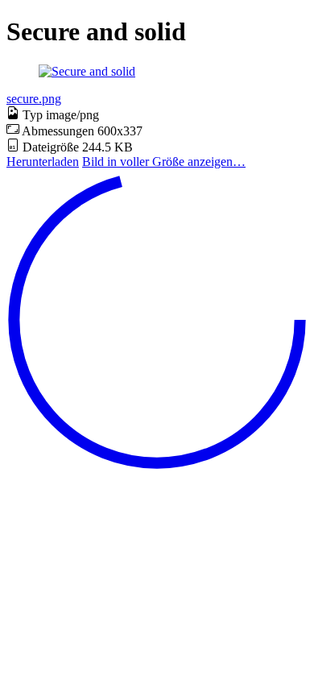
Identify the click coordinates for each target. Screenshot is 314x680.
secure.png (33, 99)
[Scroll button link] (157, 466)
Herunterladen (42, 161)
